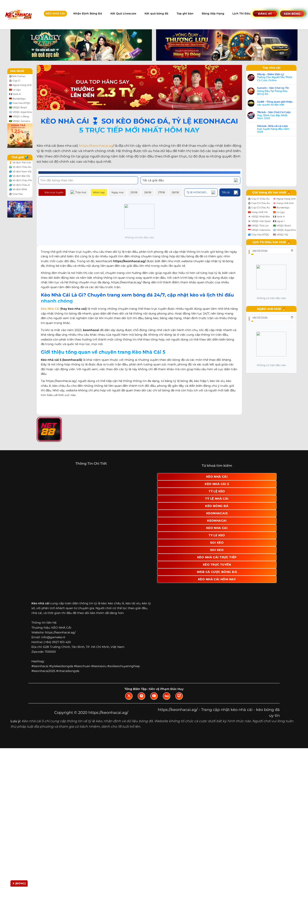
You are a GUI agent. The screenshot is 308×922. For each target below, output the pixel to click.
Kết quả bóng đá (156, 13)
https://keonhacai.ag (96, 146)
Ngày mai (117, 192)
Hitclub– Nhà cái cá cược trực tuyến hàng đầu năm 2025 (277, 129)
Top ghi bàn (185, 13)
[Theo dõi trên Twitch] (179, 700)
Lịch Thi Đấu (241, 13)
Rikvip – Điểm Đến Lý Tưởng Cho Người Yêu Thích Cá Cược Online (278, 77)
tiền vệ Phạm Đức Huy (166, 693)
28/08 (175, 192)
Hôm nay (99, 192)
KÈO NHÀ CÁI (55, 13)
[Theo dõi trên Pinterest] (141, 700)
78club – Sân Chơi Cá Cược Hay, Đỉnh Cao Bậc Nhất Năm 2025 (278, 115)
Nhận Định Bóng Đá (87, 13)
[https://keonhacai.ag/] (18, 15)
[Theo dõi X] (129, 700)
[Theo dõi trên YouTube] (154, 700)
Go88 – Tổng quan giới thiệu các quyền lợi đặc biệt (279, 103)
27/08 (161, 192)
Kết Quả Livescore (123, 13)
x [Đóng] (19, 883)
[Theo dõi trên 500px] (166, 700)
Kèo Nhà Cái (50, 309)
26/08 (147, 192)
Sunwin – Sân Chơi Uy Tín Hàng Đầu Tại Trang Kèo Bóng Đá (277, 90)
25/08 (133, 192)
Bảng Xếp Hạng (213, 13)
